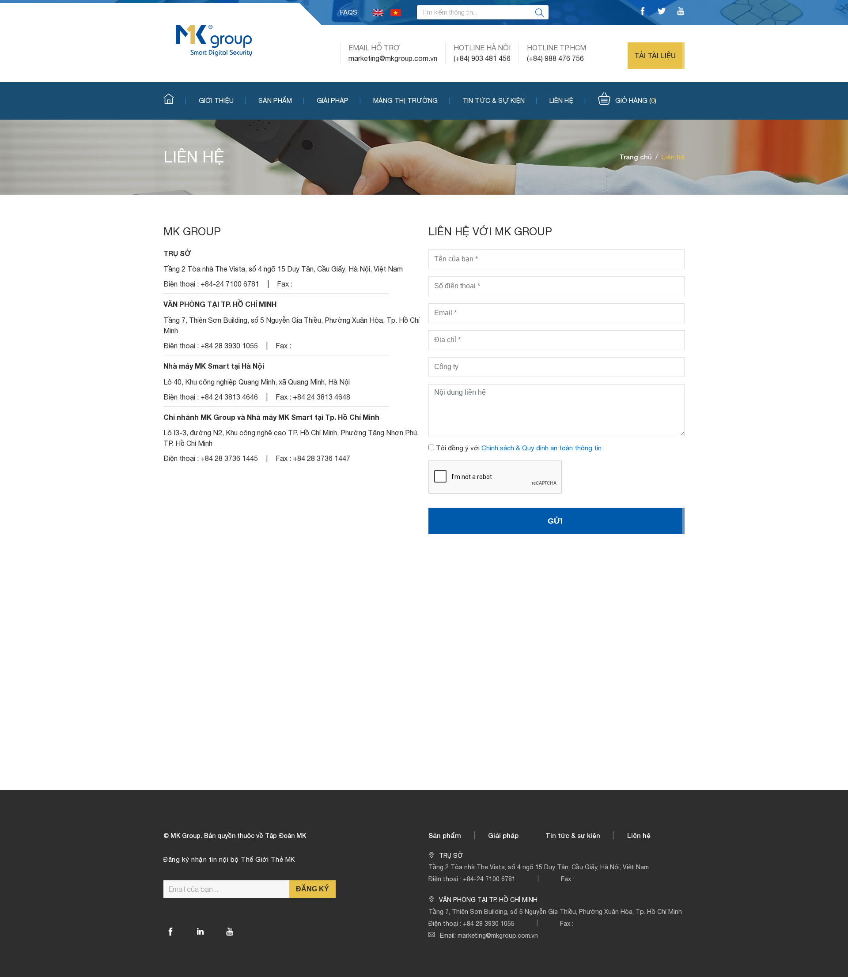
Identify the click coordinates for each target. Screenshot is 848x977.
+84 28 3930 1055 (489, 923)
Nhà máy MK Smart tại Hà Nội (213, 366)
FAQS (348, 12)
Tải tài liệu (655, 55)
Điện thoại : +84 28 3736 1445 (210, 458)
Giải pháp (332, 100)
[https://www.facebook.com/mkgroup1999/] (643, 12)
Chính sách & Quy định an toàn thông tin (541, 448)
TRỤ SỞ (177, 253)
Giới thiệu (216, 100)
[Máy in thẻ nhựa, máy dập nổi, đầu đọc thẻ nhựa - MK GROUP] (213, 40)
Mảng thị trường (405, 100)
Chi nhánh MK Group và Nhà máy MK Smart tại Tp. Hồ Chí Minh (271, 417)
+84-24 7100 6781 (489, 879)
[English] (378, 12)
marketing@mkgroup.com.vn (392, 58)
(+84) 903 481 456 (482, 58)
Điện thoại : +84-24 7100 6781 (211, 284)
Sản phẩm (275, 100)
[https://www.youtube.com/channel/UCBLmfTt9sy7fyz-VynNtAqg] (681, 12)
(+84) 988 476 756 (555, 58)
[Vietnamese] (395, 12)
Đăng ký (312, 889)
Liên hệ (561, 100)
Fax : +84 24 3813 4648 (313, 397)
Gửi (555, 521)
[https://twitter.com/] (662, 12)
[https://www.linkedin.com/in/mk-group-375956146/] (200, 931)
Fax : (284, 284)
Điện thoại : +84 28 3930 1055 (210, 346)
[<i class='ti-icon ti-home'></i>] (174, 100)
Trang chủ (635, 157)
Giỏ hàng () (635, 100)
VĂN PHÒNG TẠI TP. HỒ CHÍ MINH (219, 304)
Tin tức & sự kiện (493, 100)
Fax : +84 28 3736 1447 (313, 458)
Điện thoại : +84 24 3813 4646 (210, 397)
